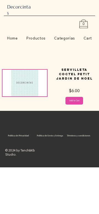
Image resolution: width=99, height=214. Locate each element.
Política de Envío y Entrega (50, 135)
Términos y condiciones (78, 135)
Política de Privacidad (18, 135)
